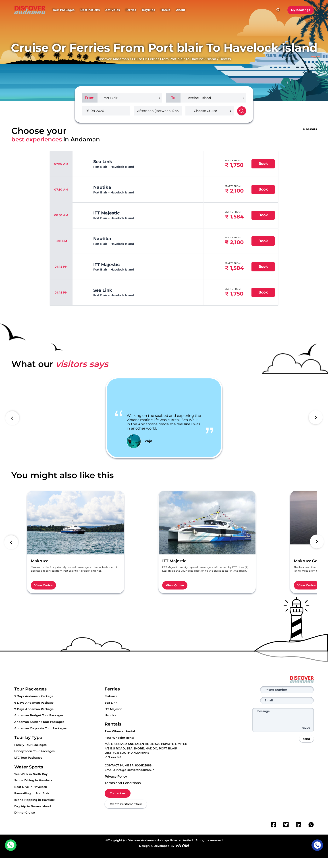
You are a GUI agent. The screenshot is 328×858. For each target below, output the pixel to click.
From (90, 98)
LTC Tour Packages (28, 757)
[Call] (317, 845)
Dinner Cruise (24, 812)
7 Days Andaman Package (34, 709)
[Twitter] (286, 824)
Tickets (225, 59)
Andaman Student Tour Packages (39, 722)
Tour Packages (63, 10)
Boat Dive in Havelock (30, 787)
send (306, 739)
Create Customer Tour (126, 804)
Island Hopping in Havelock (34, 799)
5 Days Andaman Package (33, 696)
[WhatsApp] (311, 824)
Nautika (110, 715)
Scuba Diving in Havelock (33, 780)
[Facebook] (273, 824)
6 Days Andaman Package (34, 702)
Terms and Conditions (123, 783)
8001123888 (143, 765)
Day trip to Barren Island (32, 806)
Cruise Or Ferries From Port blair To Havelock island (174, 59)
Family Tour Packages (30, 745)
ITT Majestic (113, 709)
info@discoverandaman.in (135, 770)
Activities (112, 10)
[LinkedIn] (298, 824)
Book (263, 164)
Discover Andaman (113, 59)
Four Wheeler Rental (120, 737)
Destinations (90, 10)
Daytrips (148, 10)
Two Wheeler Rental (120, 731)
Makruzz (111, 696)
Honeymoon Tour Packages (34, 751)
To (173, 98)
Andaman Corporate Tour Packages (40, 728)
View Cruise (43, 585)
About (180, 10)
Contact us (118, 793)
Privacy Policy (116, 776)
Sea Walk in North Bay (31, 774)
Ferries (131, 10)
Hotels (165, 10)
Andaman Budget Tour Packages (39, 715)
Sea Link (111, 702)
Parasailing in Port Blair (31, 793)
